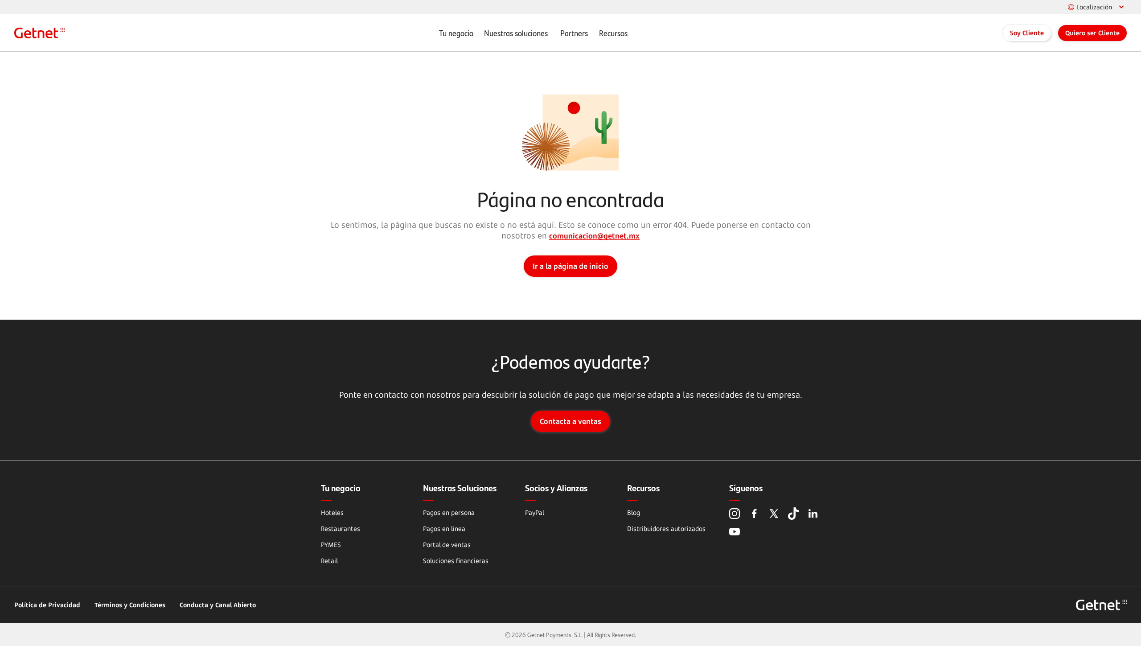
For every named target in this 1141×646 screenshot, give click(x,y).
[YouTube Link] (734, 531)
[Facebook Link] (754, 513)
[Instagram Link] (734, 513)
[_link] (39, 33)
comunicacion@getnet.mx (594, 236)
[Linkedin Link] (813, 513)
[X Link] (773, 513)
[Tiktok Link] (793, 513)
